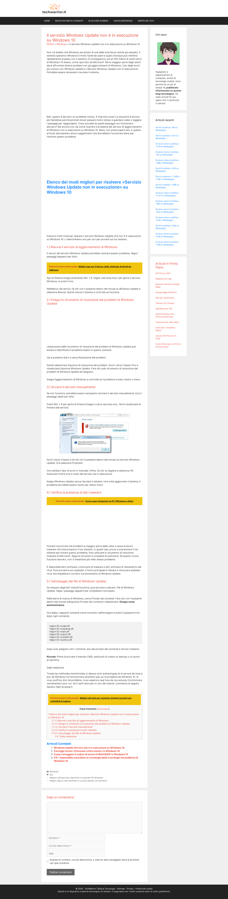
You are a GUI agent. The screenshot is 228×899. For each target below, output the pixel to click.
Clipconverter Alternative (167, 322)
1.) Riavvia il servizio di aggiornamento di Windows (80, 720)
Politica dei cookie (144, 888)
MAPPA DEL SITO (146, 21)
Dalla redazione (66, 736)
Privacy (130, 888)
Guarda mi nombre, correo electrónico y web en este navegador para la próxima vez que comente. (94, 861)
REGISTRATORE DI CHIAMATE (69, 21)
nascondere (103, 709)
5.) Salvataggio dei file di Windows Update (76, 733)
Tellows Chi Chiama (165, 303)
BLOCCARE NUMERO (98, 21)
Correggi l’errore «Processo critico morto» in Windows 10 (87, 751)
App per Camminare (165, 297)
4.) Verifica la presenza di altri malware (74, 730)
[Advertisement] (94, 96)
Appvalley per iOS (164, 308)
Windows (61, 44)
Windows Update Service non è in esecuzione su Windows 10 (89, 747)
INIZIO (50, 44)
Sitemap (121, 888)
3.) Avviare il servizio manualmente (72, 726)
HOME (47, 21)
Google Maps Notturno (166, 292)
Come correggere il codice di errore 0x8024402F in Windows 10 (91, 754)
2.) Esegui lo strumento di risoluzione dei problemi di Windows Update (91, 723)
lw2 (51, 774)
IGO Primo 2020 (163, 273)
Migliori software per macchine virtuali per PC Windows (76, 777)
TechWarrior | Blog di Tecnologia (100, 888)
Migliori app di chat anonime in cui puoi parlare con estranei (78, 780)
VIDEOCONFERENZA (123, 21)
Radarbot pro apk (164, 278)
